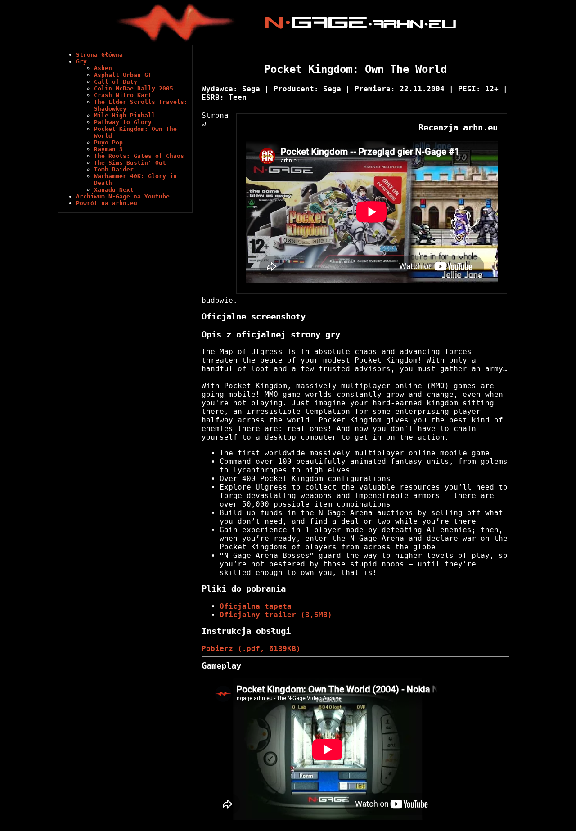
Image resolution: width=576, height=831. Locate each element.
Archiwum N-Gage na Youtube (123, 196)
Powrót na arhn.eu (106, 203)
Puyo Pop (108, 142)
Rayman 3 (108, 149)
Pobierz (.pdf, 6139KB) (251, 648)
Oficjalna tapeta (256, 606)
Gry (81, 61)
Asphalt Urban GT (123, 75)
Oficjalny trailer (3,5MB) (276, 615)
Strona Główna (99, 54)
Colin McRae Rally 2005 (133, 88)
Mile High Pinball (124, 115)
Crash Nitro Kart (123, 95)
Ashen (103, 68)
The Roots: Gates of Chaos (139, 156)
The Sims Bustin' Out (130, 162)
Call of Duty (115, 81)
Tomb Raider (114, 169)
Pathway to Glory (123, 122)
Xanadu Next (114, 189)
